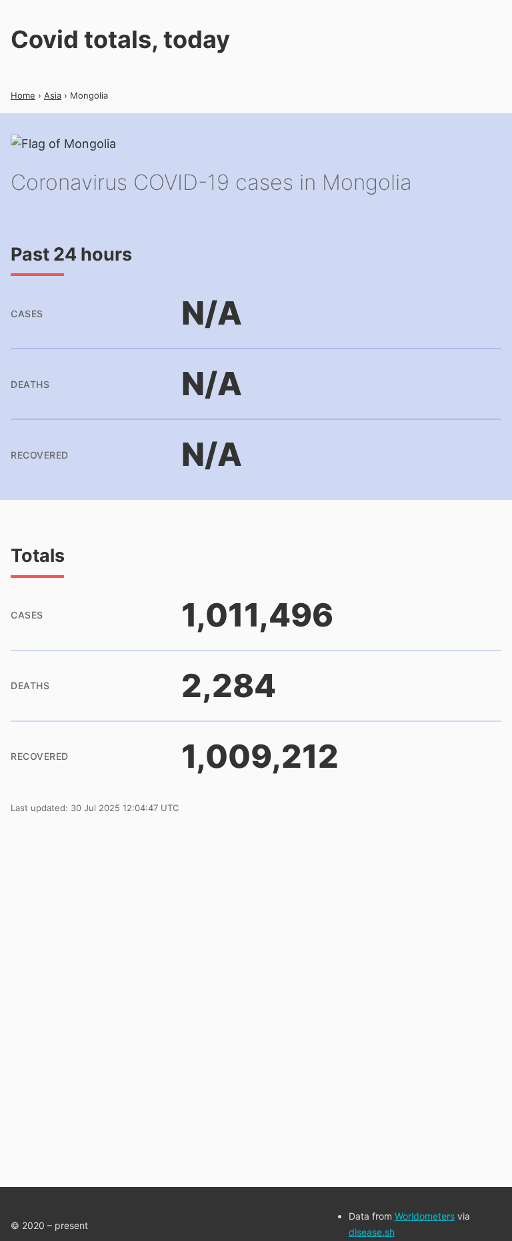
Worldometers (425, 1216)
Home (23, 95)
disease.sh (372, 1232)
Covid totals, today (120, 39)
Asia (52, 95)
